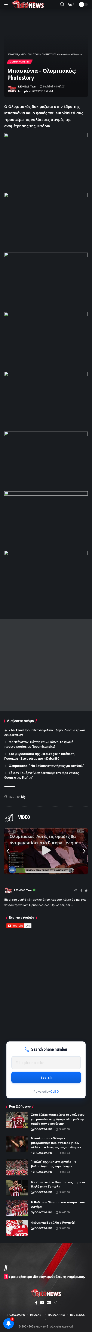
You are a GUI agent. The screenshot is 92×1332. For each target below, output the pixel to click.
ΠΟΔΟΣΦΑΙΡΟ (43, 1129)
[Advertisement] (46, 665)
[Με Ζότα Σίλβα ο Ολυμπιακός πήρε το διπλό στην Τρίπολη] (17, 1188)
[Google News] (49, 1302)
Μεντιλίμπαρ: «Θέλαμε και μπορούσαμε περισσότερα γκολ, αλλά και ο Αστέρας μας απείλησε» (56, 1142)
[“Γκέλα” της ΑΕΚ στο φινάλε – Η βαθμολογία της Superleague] (17, 1167)
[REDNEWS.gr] (28, 4)
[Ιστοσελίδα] (76, 890)
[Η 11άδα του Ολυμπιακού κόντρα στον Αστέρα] (17, 1208)
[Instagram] (86, 890)
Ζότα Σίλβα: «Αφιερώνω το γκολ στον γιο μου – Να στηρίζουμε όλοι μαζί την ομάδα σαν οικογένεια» (58, 1119)
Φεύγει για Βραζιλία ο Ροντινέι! (53, 1222)
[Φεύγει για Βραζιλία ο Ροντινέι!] (17, 1228)
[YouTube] (42, 1302)
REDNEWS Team (27, 86)
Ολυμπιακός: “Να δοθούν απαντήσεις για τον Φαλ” (46, 766)
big (23, 797)
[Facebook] (81, 890)
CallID (54, 1091)
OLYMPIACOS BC (20, 61)
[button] (8, 4)
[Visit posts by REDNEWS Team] (11, 88)
